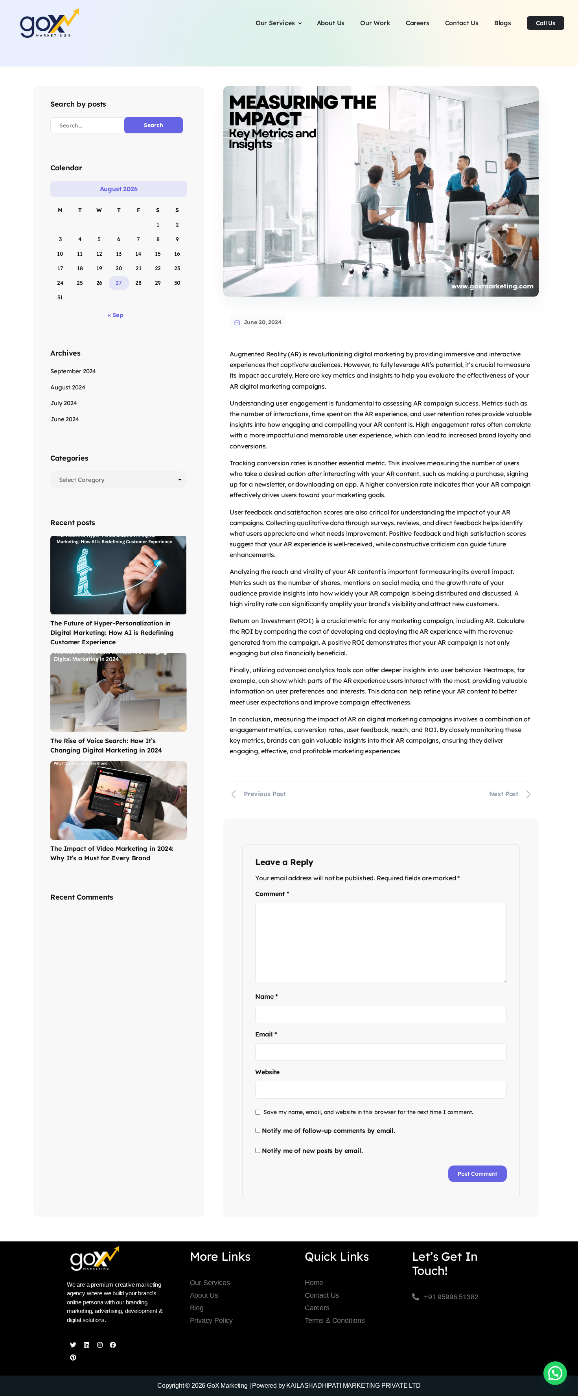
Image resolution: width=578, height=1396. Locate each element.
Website (267, 1072)
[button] (555, 1373)
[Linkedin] (86, 1345)
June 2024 (64, 419)
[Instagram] (100, 1345)
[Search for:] (94, 125)
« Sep (115, 315)
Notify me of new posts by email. (312, 1150)
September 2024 (73, 371)
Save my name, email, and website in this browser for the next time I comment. (368, 1112)
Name (266, 996)
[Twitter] (73, 1345)
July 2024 (63, 403)
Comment (272, 894)
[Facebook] (113, 1345)
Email (266, 1034)
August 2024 (67, 387)
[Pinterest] (73, 1357)
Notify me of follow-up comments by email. (328, 1130)
